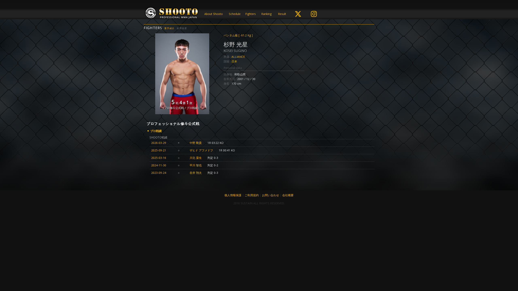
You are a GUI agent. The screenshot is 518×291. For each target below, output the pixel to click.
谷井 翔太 (196, 173)
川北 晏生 (196, 158)
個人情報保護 (232, 195)
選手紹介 (169, 28)
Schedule (235, 14)
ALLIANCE (238, 57)
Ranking (266, 14)
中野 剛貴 (196, 143)
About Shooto (213, 14)
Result (282, 14)
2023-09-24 (158, 173)
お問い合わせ (270, 195)
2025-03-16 (158, 158)
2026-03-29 (158, 143)
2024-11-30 (158, 165)
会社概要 (288, 195)
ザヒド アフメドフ (201, 150)
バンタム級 (238, 35)
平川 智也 (196, 165)
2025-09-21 (158, 150)
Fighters (250, 14)
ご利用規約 (252, 195)
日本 (234, 61)
